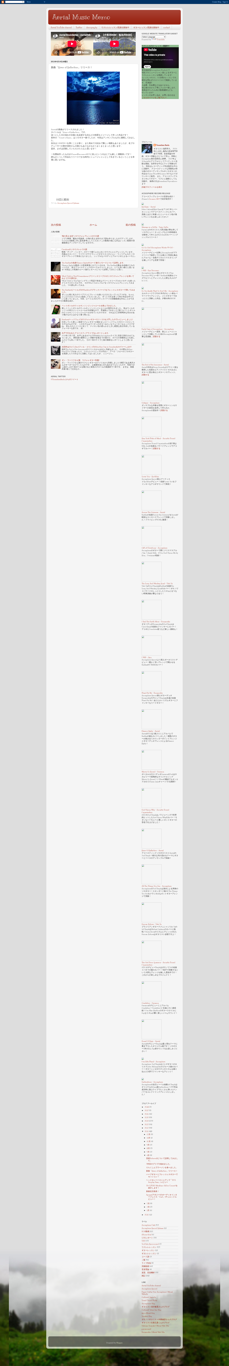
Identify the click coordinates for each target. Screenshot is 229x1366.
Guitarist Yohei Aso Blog (151, 1310)
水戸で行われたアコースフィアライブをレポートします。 (86, 333)
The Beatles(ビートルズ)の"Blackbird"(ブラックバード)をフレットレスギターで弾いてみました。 (98, 291)
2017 (147, 1110)
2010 (147, 1215)
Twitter (79, 27)
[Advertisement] (93, 216)
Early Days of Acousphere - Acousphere (158, 329)
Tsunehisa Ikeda (162, 145)
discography (91, 27)
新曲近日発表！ (152, 1191)
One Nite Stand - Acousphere (153, 1062)
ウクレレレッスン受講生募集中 (115, 27)
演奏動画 (145, 1266)
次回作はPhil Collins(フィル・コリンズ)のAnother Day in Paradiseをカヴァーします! (96, 347)
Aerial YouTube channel (61, 27)
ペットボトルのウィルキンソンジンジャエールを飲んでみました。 (89, 306)
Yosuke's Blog (147, 1316)
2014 (147, 1121)
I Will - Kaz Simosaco (150, 270)
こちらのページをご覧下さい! (154, 97)
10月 (149, 1141)
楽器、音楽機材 (148, 1272)
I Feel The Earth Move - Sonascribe (156, 622)
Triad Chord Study (149, 1300)
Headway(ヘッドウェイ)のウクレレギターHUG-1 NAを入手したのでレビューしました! (97, 319)
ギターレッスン (148, 1250)
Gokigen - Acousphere (150, 403)
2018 (147, 1107)
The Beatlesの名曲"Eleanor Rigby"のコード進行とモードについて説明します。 (93, 263)
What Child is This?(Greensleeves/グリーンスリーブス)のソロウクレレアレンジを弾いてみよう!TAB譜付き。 (98, 277)
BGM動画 (145, 1231)
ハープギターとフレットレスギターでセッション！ (162, 1175)
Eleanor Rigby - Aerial (151, 731)
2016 (147, 1114)
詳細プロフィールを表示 (152, 187)
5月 (148, 1152)
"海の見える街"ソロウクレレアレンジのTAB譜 (80, 236)
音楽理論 (145, 1269)
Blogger (119, 1343)
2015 (147, 1117)
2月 (148, 1207)
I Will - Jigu (146, 657)
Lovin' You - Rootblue (150, 476)
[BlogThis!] (60, 199)
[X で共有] (62, 199)
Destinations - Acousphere (152, 1082)
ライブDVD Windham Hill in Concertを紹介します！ (162, 1187)
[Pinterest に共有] (67, 199)
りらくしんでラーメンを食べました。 (162, 1167)
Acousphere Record (149, 1289)
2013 (147, 1124)
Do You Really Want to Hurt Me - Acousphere (160, 291)
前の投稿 (131, 224)
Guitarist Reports (149, 1297)
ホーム (93, 224)
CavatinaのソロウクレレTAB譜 (74, 249)
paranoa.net (146, 1329)
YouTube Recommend (150, 1244)
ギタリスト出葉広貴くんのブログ (155, 1323)
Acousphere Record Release (68, 203)
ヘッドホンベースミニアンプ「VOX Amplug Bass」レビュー (161, 1181)
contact (166, 27)
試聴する (156, 336)
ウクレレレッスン (149, 1247)
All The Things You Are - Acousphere (156, 886)
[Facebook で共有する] (65, 199)
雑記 (143, 1276)
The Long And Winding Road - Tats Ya (157, 583)
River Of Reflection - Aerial (153, 850)
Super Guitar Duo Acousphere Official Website (157, 1293)
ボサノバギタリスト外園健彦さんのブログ (159, 1319)
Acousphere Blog (148, 1303)
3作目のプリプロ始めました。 (158, 1164)
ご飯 (143, 1260)
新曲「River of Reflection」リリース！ (162, 1171)
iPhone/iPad (146, 1235)
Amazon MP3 (154, 199)
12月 (149, 1134)
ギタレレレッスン (149, 1253)
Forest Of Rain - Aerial (151, 1041)
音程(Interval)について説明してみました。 (162, 1159)
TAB (143, 1241)
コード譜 (145, 1257)
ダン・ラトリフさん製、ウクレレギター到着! (80, 360)
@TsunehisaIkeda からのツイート (64, 379)
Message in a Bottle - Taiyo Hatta (155, 227)
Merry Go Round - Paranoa (153, 772)
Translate (161, 39)
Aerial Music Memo (81, 17)
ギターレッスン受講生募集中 (146, 27)
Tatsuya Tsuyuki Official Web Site (155, 1326)
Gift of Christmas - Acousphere (154, 548)
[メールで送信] (57, 199)
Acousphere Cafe (148, 1225)
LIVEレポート (147, 1238)
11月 (149, 1138)
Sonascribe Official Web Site (153, 1332)
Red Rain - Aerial (148, 207)
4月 (148, 1155)
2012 (147, 1128)
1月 (148, 1210)
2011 (147, 1131)
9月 (148, 1145)
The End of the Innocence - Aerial (155, 365)
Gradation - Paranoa (150, 1003)
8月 (148, 1148)
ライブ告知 (146, 1263)
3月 (148, 1203)
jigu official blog (148, 1313)
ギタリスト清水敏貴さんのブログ (155, 1307)
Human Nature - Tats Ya (151, 924)
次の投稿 (56, 224)
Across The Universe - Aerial (153, 512)
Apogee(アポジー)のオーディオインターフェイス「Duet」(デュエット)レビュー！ (161, 1197)
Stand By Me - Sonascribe (152, 693)
